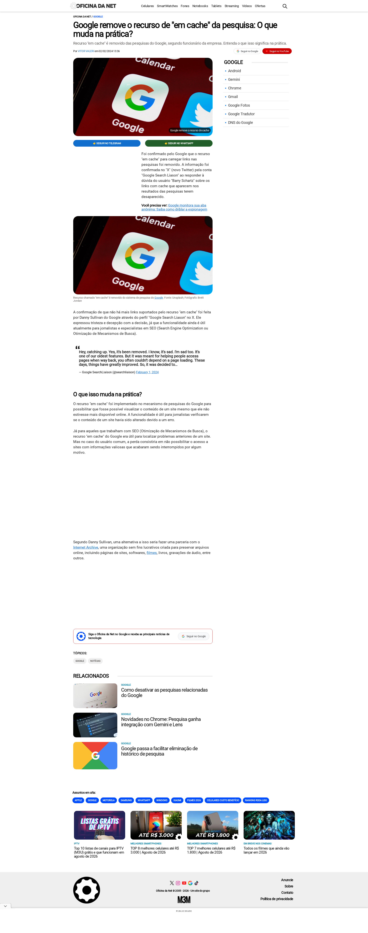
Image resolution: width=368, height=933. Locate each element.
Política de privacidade (276, 899)
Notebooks (200, 6)
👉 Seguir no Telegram (107, 143)
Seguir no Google (249, 51)
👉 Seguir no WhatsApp (179, 143)
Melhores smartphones (146, 843)
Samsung (126, 800)
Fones (185, 6)
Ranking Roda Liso (256, 800)
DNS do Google (240, 122)
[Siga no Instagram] (178, 883)
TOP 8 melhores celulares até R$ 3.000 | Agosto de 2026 (155, 850)
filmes (152, 553)
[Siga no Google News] (190, 883)
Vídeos (247, 6)
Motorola (109, 800)
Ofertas (260, 6)
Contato (287, 893)
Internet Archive (85, 547)
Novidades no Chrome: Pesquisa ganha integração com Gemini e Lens (161, 721)
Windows (161, 800)
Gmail (233, 96)
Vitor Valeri (86, 51)
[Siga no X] (171, 883)
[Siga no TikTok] (196, 883)
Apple (78, 800)
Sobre (289, 886)
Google (98, 16)
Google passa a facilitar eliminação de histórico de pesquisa (159, 751)
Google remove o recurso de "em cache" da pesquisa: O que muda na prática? (175, 29)
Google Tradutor (241, 114)
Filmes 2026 (194, 800)
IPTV (76, 843)
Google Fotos (239, 105)
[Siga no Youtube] (184, 883)
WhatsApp (144, 800)
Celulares (147, 6)
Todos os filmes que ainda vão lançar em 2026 (266, 850)
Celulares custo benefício (223, 800)
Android (234, 71)
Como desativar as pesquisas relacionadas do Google (164, 692)
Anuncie (287, 880)
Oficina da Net (82, 16)
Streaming (232, 6)
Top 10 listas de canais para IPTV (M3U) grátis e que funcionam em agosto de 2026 (99, 852)
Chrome (234, 88)
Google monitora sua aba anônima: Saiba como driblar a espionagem (174, 207)
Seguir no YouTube (279, 51)
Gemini (234, 79)
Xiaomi (177, 800)
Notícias (95, 661)
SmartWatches (167, 6)
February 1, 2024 (147, 372)
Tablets (216, 6)
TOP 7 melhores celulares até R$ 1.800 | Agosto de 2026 (211, 850)
